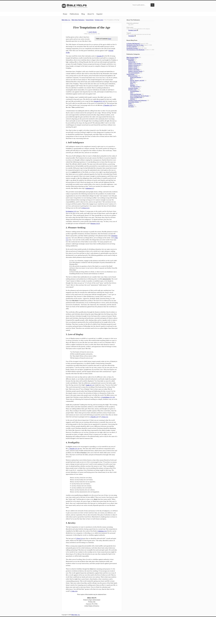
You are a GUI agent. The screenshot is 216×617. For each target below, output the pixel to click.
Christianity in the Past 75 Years (135, 45)
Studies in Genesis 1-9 (134, 65)
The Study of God (135, 86)
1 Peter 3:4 (104, 417)
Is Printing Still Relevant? (133, 43)
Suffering (132, 99)
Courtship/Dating (134, 91)
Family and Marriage (135, 94)
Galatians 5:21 (102, 531)
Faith (131, 92)
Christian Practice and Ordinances (137, 100)
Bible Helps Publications (78, 20)
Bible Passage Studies (132, 57)
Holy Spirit (133, 82)
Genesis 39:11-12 (99, 101)
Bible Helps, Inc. (77, 5)
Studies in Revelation (134, 69)
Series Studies (130, 59)
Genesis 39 (100, 56)
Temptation (131, 35)
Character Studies (133, 88)
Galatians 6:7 (90, 188)
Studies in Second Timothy (135, 71)
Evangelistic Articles (133, 102)
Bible (131, 79)
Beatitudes (131, 60)
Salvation (132, 85)
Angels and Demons (135, 77)
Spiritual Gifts (131, 62)
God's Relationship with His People (139, 95)
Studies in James (132, 66)
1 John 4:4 (74, 591)
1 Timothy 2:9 (94, 417)
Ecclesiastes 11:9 (71, 211)
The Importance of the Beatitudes (135, 49)
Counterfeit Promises (132, 48)
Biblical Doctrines (132, 75)
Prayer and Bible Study (136, 97)
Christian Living (99, 20)
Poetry (130, 103)
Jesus (131, 83)
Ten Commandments (133, 72)
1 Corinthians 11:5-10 (107, 397)
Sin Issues (131, 106)
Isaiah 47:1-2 (90, 385)
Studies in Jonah (132, 68)
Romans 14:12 (95, 223)
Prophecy (130, 105)
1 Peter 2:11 (85, 208)
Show (109, 38)
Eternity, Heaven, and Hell (137, 80)
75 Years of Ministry (132, 46)
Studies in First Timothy (134, 63)
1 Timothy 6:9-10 (73, 448)
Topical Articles (90, 20)
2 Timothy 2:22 (107, 105)
